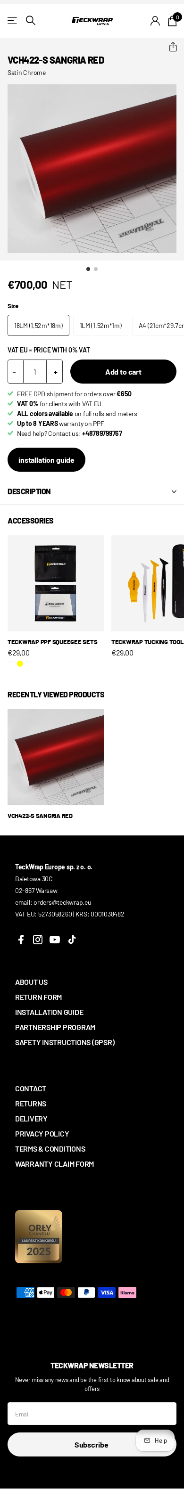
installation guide (46, 459)
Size (13, 306)
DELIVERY (31, 1118)
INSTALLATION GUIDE (49, 1011)
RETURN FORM (38, 996)
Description (29, 491)
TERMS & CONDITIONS (50, 1148)
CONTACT (30, 1088)
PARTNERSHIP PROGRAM (55, 1027)
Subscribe (92, 1444)
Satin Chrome (27, 72)
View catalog (13, 20)
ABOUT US (31, 981)
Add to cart (123, 371)
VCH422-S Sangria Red (40, 815)
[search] (30, 20)
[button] (169, 47)
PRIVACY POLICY (42, 1133)
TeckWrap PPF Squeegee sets (52, 642)
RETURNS (30, 1103)
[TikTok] (71, 939)
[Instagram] (37, 939)
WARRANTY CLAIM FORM (54, 1163)
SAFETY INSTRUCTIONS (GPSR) (64, 1042)
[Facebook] (20, 939)
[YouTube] (54, 939)
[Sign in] (155, 20)
